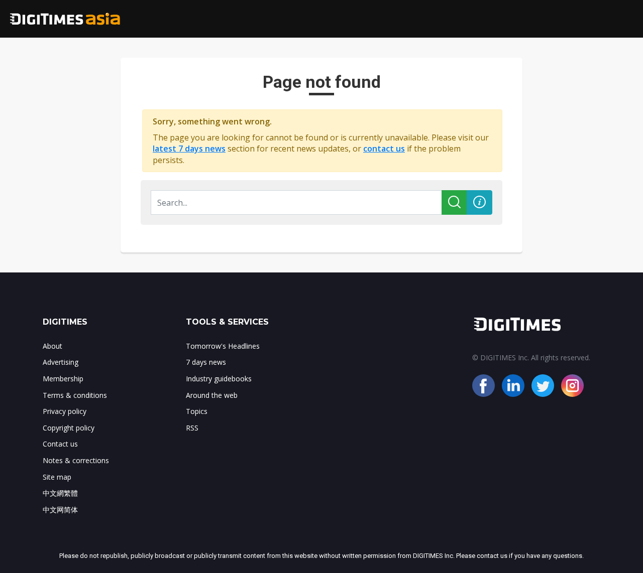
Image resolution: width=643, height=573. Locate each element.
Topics (196, 411)
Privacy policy (64, 411)
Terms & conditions (75, 395)
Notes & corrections (76, 460)
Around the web (212, 395)
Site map (57, 477)
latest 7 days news (189, 148)
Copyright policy (68, 428)
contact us (384, 148)
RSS (192, 428)
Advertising (60, 362)
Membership (63, 378)
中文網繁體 (60, 493)
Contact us (60, 444)
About (52, 346)
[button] (479, 202)
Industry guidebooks (219, 378)
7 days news (206, 362)
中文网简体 (60, 509)
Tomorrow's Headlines (223, 346)
